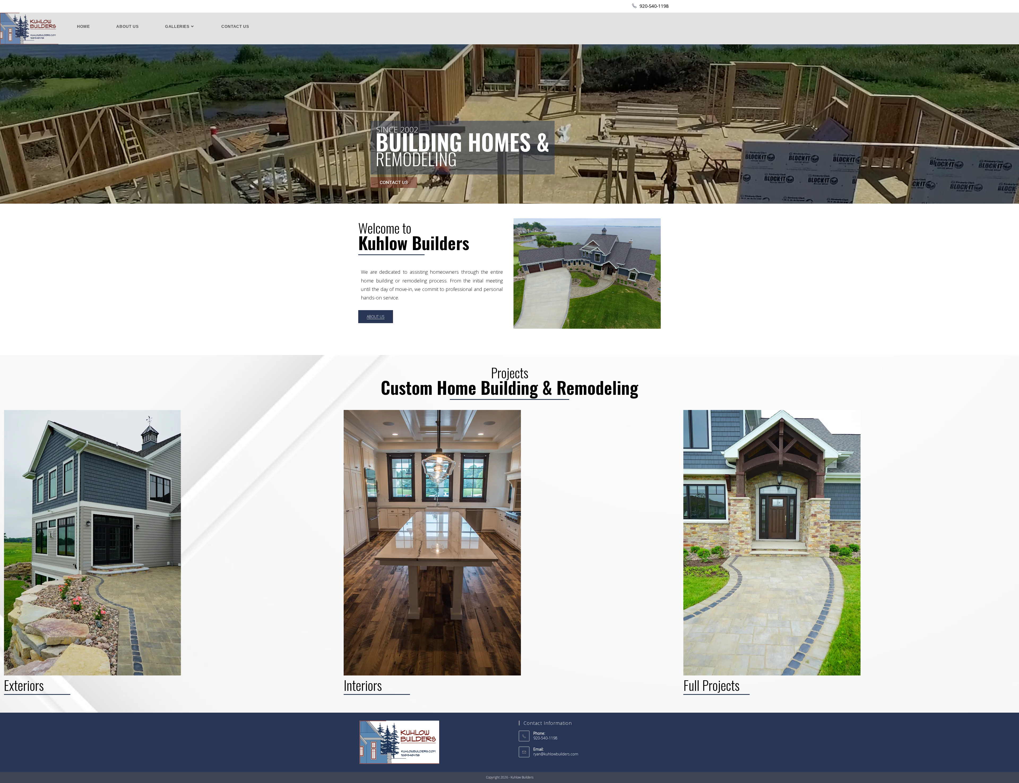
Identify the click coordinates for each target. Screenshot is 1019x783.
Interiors (509, 450)
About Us (587, 244)
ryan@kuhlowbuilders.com (555, 753)
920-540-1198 (653, 6)
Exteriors (169, 450)
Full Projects (849, 458)
